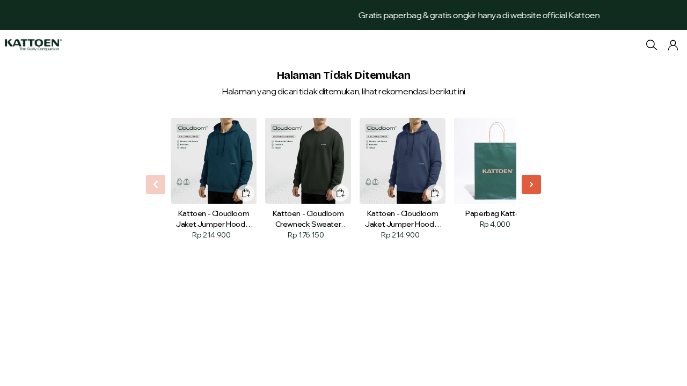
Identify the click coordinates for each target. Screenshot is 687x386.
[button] (673, 45)
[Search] (651, 45)
